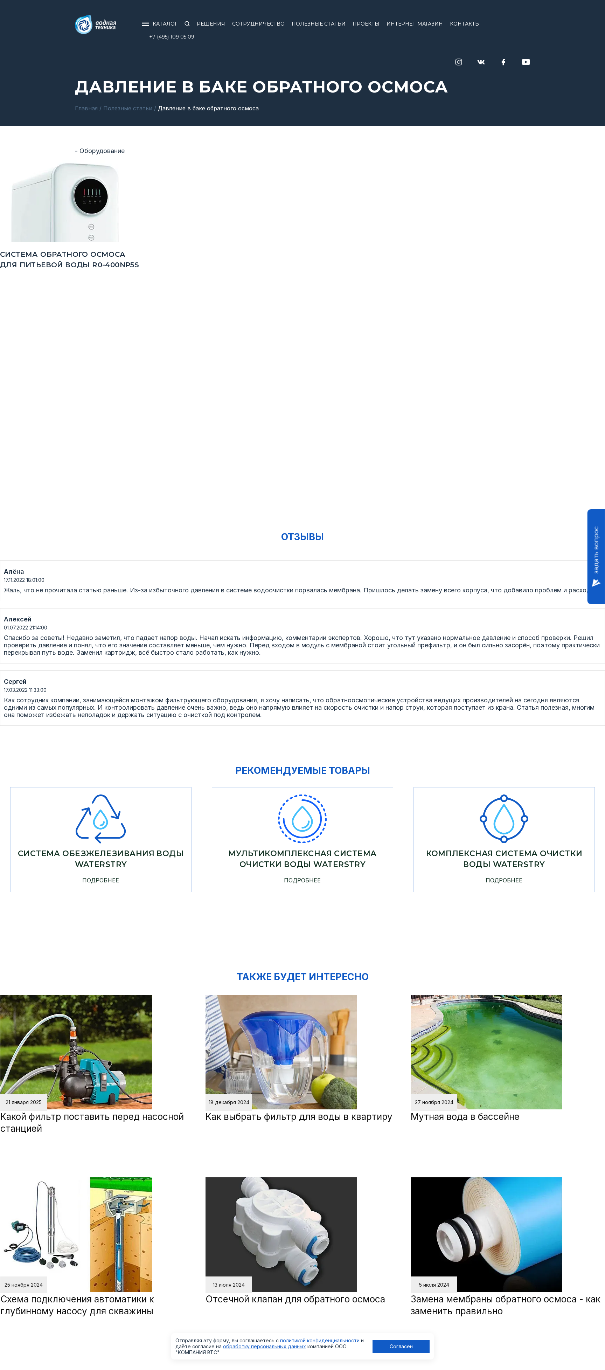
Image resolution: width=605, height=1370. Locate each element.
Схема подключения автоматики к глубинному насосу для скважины (77, 1305)
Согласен (401, 1346)
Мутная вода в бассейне (465, 1116)
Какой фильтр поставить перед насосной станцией (92, 1122)
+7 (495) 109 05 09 (171, 37)
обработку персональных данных (264, 1346)
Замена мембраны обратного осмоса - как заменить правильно (505, 1305)
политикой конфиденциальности (320, 1340)
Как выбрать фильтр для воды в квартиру (299, 1116)
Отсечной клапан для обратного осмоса (295, 1299)
